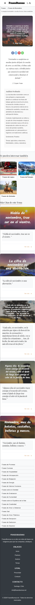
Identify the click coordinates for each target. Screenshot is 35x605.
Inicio (17, 551)
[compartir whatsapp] (22, 52)
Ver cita (27, 246)
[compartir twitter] (16, 52)
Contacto (17, 576)
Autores (17, 559)
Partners (17, 555)
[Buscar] (30, 3)
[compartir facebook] (12, 52)
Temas (17, 563)
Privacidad (17, 572)
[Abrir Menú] (5, 3)
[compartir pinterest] (19, 52)
